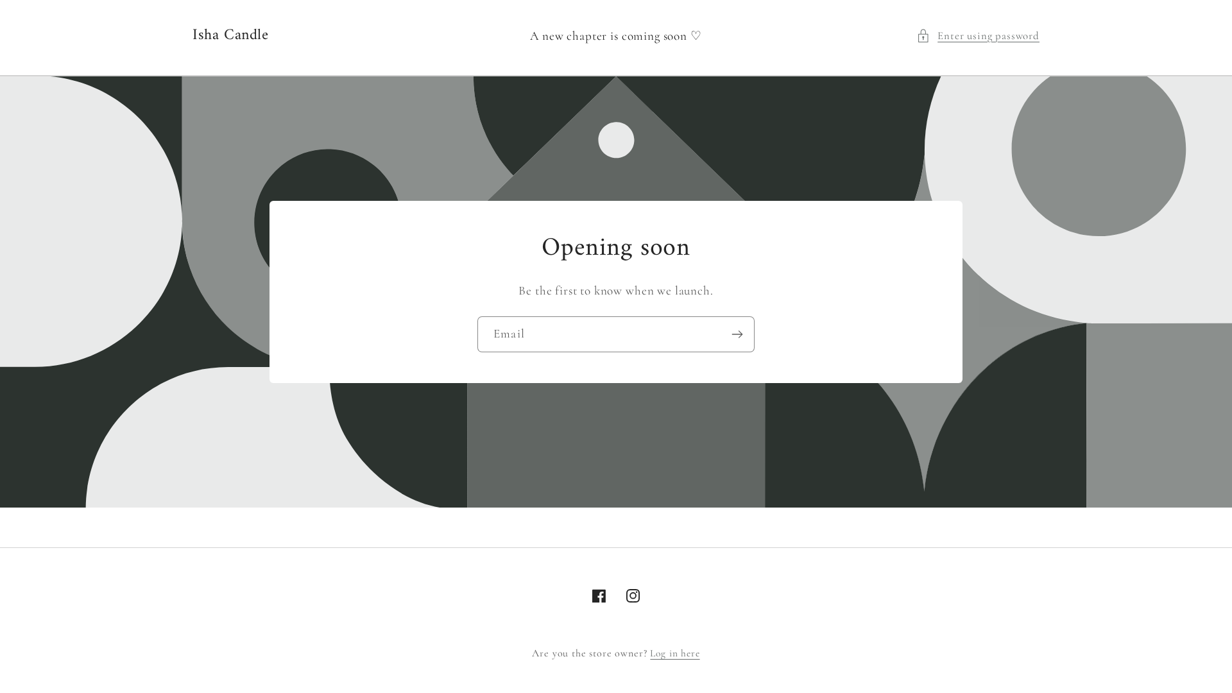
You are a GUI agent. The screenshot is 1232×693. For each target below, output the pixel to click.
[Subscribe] (737, 334)
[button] (978, 36)
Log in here (674, 653)
